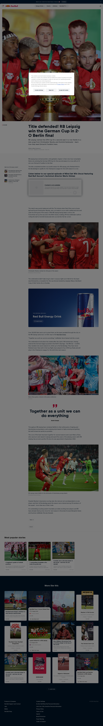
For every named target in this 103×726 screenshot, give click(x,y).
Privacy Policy (60, 84)
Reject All (51, 90)
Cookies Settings (39, 90)
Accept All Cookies (63, 90)
